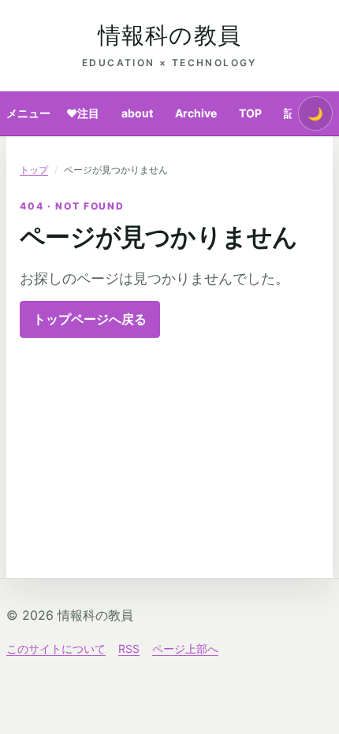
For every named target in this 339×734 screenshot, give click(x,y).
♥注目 (82, 113)
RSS (129, 648)
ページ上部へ (185, 648)
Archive (196, 113)
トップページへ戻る (90, 319)
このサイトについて (56, 648)
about (137, 113)
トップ (34, 170)
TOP (250, 113)
